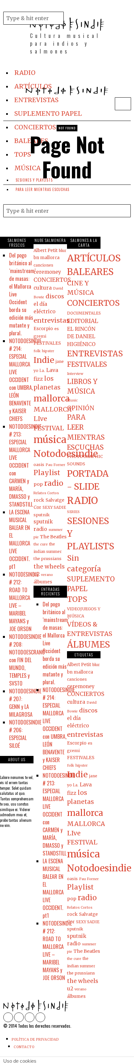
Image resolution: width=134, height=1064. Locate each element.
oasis (39, 464)
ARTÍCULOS (94, 258)
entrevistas (52, 320)
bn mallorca (47, 257)
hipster (48, 351)
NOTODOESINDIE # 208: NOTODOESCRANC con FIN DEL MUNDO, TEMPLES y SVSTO (27, 660)
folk (37, 351)
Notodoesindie (66, 454)
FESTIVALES (47, 343)
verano (47, 575)
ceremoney (47, 272)
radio (53, 483)
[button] (57, 18)
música (50, 440)
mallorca (52, 398)
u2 (37, 574)
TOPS (77, 599)
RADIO (82, 501)
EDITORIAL (82, 321)
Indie (44, 360)
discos (55, 296)
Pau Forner (55, 465)
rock (39, 500)
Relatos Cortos (46, 493)
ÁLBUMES (88, 644)
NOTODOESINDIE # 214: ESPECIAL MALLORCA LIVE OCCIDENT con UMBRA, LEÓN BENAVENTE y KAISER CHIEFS (25, 380)
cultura (43, 288)
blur (62, 250)
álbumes (43, 582)
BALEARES (90, 271)
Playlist (47, 473)
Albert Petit (46, 250)
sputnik (42, 514)
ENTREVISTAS (95, 354)
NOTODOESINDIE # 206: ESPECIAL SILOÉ (25, 733)
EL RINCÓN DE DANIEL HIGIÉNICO (81, 336)
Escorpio (43, 328)
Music (72, 400)
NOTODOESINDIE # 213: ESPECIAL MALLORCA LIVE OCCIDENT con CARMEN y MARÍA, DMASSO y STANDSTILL (25, 465)
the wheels (49, 566)
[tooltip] (74, 4)
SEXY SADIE (54, 507)
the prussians (47, 558)
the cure (41, 544)
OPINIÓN (80, 408)
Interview (75, 374)
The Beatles (53, 537)
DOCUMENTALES (84, 313)
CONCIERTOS (52, 279)
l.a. (42, 370)
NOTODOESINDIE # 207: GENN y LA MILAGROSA (25, 702)
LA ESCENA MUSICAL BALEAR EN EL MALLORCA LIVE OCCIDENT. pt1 (19, 539)
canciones (43, 265)
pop (38, 484)
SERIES (73, 512)
